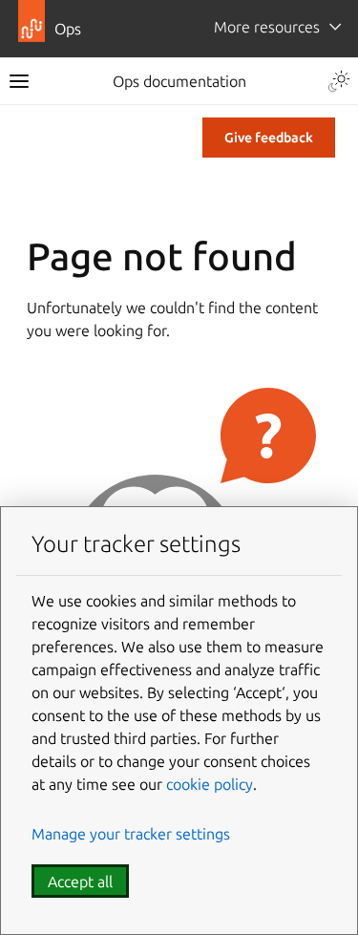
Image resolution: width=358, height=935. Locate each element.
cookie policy (209, 784)
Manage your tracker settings (131, 833)
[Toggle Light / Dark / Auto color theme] (338, 81)
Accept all (80, 881)
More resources (267, 26)
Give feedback (268, 137)
